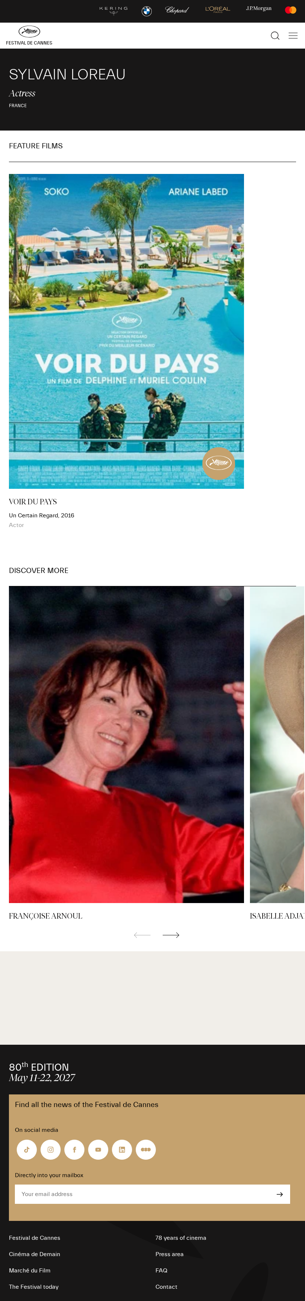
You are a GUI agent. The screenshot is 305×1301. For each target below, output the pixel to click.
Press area (169, 1254)
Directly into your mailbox (49, 1175)
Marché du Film (30, 1270)
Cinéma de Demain (34, 1254)
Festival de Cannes (34, 1238)
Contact (166, 1287)
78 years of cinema (180, 1238)
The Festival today (33, 1287)
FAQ (161, 1270)
